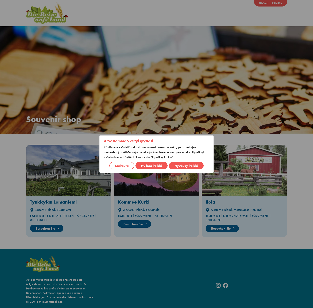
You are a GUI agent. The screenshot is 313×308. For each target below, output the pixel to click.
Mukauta (122, 166)
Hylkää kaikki (151, 166)
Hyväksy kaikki (186, 166)
